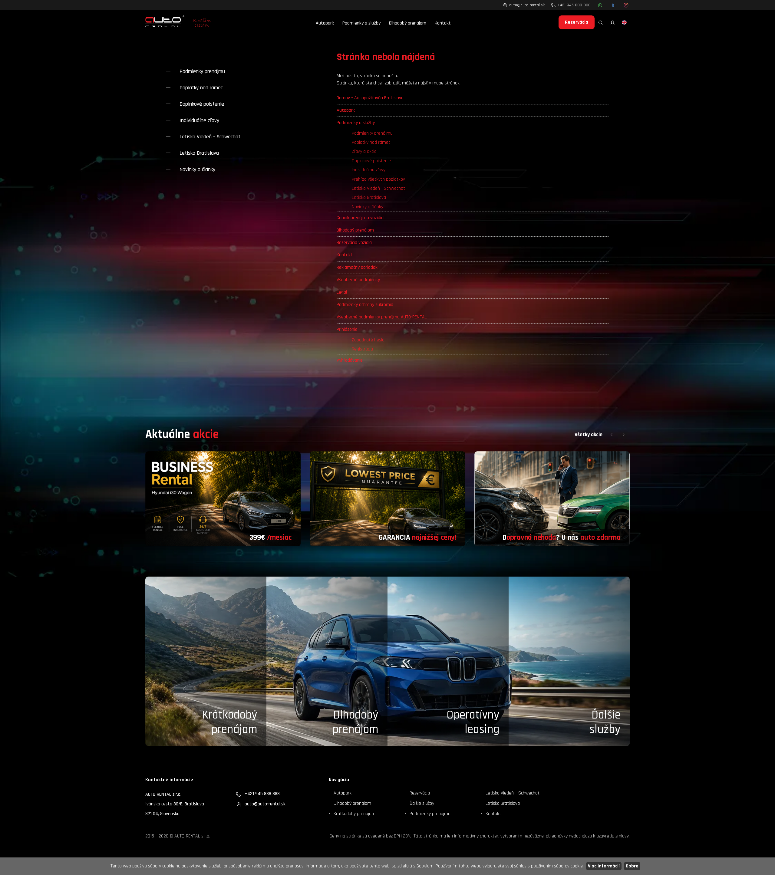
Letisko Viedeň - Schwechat (378, 188)
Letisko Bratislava (369, 197)
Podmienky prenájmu (372, 133)
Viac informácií (604, 866)
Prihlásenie (347, 329)
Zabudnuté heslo (368, 340)
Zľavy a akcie (364, 151)
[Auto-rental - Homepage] (164, 22)
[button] (611, 435)
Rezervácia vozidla (354, 242)
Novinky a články (367, 207)
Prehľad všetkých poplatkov (378, 179)
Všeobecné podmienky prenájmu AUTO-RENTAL (382, 317)
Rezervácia (576, 22)
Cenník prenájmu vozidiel (360, 218)
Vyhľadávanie (350, 360)
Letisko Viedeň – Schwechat (512, 793)
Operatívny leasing (473, 722)
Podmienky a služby (361, 23)
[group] (223, 499)
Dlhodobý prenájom (407, 23)
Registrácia (362, 349)
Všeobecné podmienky (358, 280)
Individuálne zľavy (368, 170)
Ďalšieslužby (605, 722)
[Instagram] (626, 5)
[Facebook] (613, 5)
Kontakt (443, 23)
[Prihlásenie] (613, 22)
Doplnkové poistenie (371, 161)
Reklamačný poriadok (357, 267)
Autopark (325, 23)
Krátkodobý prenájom (229, 722)
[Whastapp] (600, 5)
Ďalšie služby (422, 803)
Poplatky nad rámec (371, 142)
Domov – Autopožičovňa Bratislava (370, 98)
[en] (624, 22)
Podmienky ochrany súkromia (365, 304)
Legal (342, 292)
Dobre (632, 866)
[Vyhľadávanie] (601, 22)
